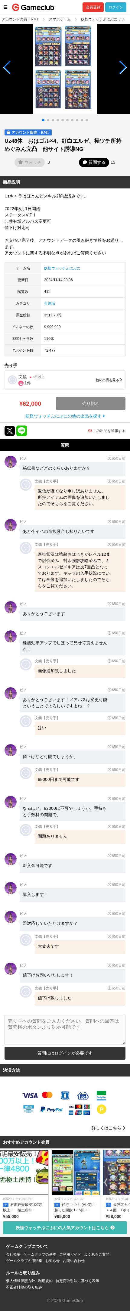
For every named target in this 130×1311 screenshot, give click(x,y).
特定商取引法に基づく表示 (77, 1281)
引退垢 (49, 303)
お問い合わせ (74, 1261)
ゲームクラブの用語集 (24, 1261)
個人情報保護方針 (20, 1281)
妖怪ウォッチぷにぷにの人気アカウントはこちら (62, 1227)
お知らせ (52, 1261)
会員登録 (93, 7)
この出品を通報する (109, 431)
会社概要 (13, 1254)
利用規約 (45, 1281)
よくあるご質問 (96, 1254)
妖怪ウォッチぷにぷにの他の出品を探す (64, 416)
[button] (7, 67)
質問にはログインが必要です (65, 1053)
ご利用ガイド (70, 1254)
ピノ (23, 458)
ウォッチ (32, 162)
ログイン (116, 7)
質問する (97, 162)
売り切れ (90, 403)
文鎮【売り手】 (47, 481)
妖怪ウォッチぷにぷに (62, 268)
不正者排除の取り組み (24, 1287)
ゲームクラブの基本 (40, 1254)
